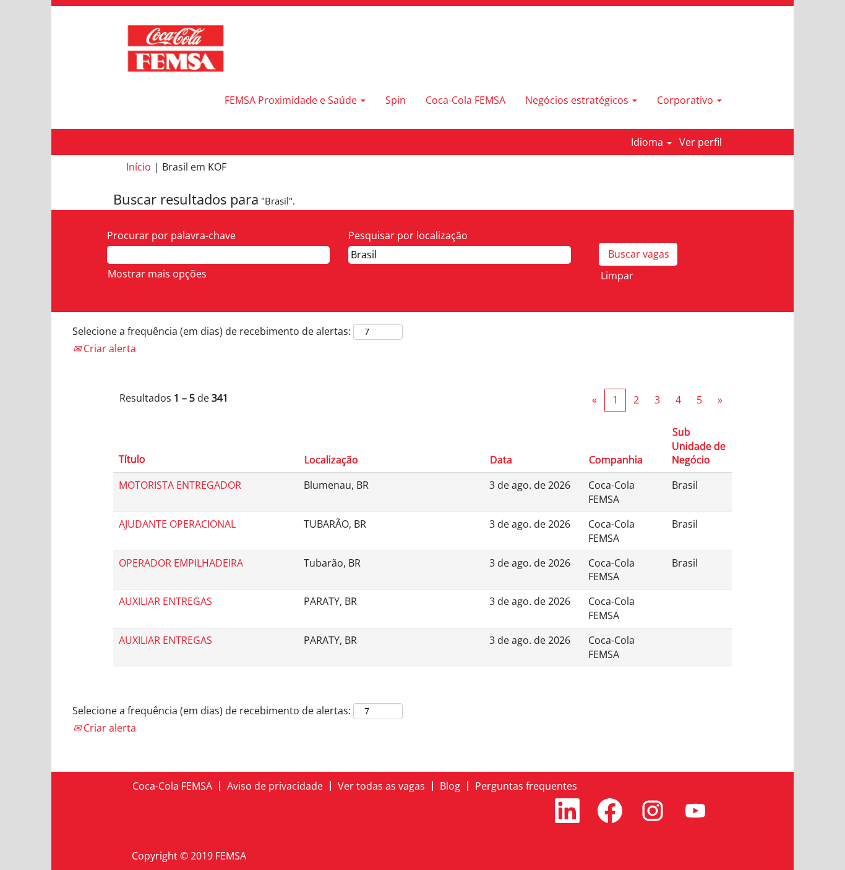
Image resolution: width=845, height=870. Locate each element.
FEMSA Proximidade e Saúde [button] (292, 100)
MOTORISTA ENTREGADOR (180, 485)
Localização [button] (331, 460)
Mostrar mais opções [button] (157, 274)
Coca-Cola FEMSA (465, 100)
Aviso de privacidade (275, 786)
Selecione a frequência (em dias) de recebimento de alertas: (211, 331)
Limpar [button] (617, 275)
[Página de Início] (175, 48)
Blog (450, 786)
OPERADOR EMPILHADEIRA (181, 563)
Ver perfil (700, 142)
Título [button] (132, 459)
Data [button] (501, 460)
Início (138, 167)
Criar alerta (108, 348)
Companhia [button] (616, 460)
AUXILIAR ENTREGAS (165, 601)
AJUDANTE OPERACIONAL (177, 524)
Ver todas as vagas (381, 786)
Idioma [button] (648, 142)
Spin (395, 100)
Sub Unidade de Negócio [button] (699, 446)
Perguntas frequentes (526, 786)
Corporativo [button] (686, 100)
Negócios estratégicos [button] (578, 100)
